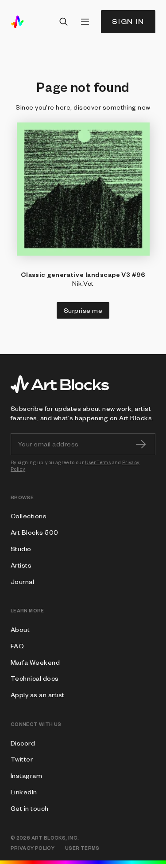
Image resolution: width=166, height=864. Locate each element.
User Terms (98, 462)
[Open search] (63, 21)
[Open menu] (85, 21)
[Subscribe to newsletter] (141, 444)
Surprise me (83, 310)
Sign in (128, 21)
